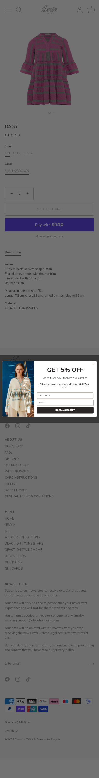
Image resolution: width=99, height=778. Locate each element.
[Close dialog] (93, 364)
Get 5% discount (65, 410)
